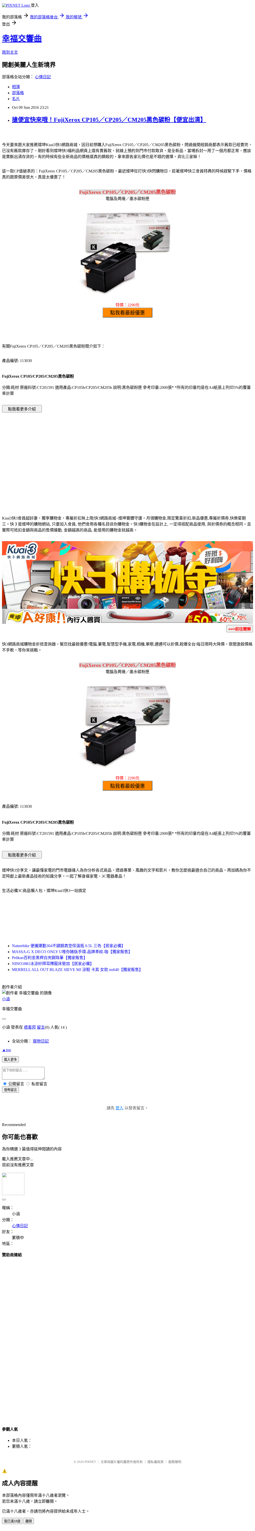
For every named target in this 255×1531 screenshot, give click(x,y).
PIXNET (90, 1462)
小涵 (6, 999)
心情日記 (43, 77)
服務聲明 (174, 1462)
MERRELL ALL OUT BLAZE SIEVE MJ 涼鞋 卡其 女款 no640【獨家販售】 (77, 969)
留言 (41, 1027)
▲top (6, 1050)
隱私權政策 (155, 1462)
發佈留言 (10, 1090)
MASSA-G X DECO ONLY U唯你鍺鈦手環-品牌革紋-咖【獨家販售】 (72, 952)
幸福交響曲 (22, 38)
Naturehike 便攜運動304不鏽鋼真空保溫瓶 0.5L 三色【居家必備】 (68, 946)
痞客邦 (30, 1027)
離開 (28, 1521)
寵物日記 (41, 1041)
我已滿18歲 (12, 1521)
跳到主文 (10, 52)
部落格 (18, 93)
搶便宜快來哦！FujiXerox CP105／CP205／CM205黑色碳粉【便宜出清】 (109, 120)
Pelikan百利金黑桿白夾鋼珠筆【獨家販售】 (49, 958)
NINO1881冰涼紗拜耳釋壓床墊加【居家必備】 (53, 964)
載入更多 (10, 1059)
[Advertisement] (85, 456)
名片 (16, 99)
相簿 (16, 87)
